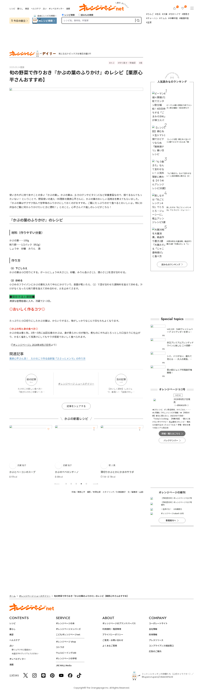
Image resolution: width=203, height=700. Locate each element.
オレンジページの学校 (66, 658)
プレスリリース (156, 640)
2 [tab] (71, 483)
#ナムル (163, 18)
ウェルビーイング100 (66, 652)
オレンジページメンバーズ (68, 628)
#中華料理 (173, 18)
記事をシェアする (76, 406)
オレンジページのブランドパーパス (119, 623)
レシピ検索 (69, 14)
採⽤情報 (153, 634)
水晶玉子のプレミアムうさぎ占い (25, 653)
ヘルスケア (36, 8)
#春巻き (185, 13)
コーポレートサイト (158, 623)
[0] (174, 8)
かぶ (112, 62)
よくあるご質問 (109, 645)
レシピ (12, 8)
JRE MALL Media (63, 665)
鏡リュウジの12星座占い (22, 649)
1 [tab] (66, 483)
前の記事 (31, 379)
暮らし (20, 8)
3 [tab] (76, 483)
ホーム (12, 595)
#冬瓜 (157, 13)
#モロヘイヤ (174, 13)
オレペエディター (56, 8)
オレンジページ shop (66, 641)
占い (45, 9)
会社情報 (153, 628)
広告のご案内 (155, 651)
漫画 (68, 8)
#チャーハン (152, 18)
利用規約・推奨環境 (111, 628)
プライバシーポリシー (112, 634)
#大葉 (164, 13)
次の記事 (121, 379)
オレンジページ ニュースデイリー (76, 383)
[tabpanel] (31, 452)
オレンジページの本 (65, 623)
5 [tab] (86, 483)
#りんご (150, 13)
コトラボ (60, 647)
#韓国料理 (184, 18)
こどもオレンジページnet (68, 634)
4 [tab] (81, 483)
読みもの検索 (87, 14)
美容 (27, 8)
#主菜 (149, 22)
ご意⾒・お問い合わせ (112, 640)
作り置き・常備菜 (127, 62)
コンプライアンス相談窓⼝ (161, 645)
